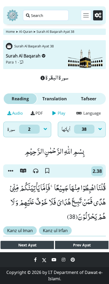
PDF (39, 113)
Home (10, 31)
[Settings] (98, 15)
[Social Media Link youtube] (54, 260)
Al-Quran (25, 31)
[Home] (12, 15)
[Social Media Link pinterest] (73, 260)
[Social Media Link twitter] (44, 260)
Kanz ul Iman (20, 230)
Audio (17, 113)
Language (91, 113)
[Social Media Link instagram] (64, 260)
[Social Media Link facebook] (36, 260)
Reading (20, 99)
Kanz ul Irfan (55, 230)
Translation (54, 99)
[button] (10, 171)
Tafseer (88, 99)
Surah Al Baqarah (23, 56)
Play (61, 113)
